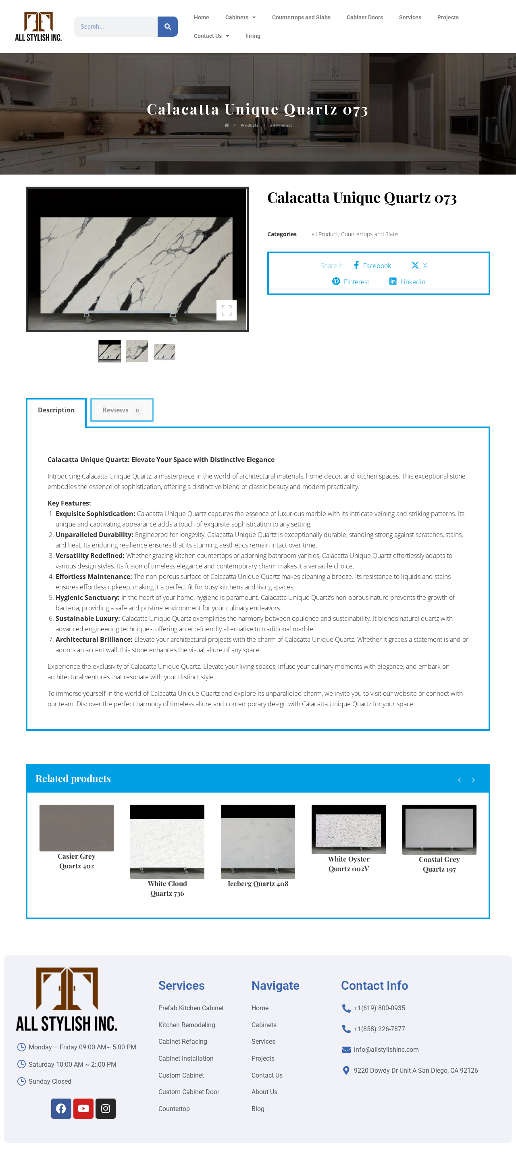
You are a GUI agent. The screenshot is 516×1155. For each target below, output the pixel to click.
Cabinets (236, 17)
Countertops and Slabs (301, 17)
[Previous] (459, 780)
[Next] (473, 780)
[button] (226, 310)
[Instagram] (106, 1109)
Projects (448, 17)
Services (410, 17)
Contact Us (208, 36)
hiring (253, 36)
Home (201, 17)
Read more (81, 855)
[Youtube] (83, 1109)
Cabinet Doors (365, 17)
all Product (325, 234)
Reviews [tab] (120, 410)
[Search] (168, 27)
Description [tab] (56, 410)
